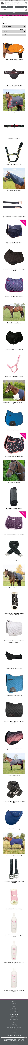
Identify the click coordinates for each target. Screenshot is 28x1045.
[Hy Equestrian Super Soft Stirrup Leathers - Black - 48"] (14, 869)
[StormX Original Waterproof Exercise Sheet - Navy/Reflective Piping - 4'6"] (14, 575)
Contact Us (14, 1003)
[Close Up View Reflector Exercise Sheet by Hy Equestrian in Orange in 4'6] (14, 47)
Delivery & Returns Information (14, 1027)
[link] (14, 1033)
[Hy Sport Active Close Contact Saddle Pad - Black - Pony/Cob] (14, 337)
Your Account (14, 1016)
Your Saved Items (14, 1019)
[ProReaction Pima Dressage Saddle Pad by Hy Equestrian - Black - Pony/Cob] (14, 709)
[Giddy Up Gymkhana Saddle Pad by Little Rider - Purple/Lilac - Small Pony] (14, 522)
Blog (14, 1006)
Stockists (14, 1008)
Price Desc (5, 34)
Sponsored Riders (14, 1009)
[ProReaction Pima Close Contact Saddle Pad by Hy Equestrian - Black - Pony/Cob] (14, 257)
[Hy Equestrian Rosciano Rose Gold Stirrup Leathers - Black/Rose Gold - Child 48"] (14, 204)
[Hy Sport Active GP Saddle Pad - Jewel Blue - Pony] (14, 418)
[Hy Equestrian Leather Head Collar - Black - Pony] (14, 152)
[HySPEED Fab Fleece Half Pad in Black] (14, 656)
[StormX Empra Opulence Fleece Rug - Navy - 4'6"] (14, 843)
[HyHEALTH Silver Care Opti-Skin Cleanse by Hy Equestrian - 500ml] (14, 950)
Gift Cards (14, 1011)
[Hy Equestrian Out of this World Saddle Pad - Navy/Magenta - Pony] (14, 284)
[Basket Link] (7, 7)
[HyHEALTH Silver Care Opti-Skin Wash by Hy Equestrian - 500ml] (14, 978)
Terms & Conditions (14, 1025)
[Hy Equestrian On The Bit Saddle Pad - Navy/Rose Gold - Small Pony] (14, 230)
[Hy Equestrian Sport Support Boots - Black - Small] (14, 496)
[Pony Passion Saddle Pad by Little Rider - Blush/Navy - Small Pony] (14, 444)
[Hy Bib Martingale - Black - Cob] (14, 470)
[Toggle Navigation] (14, 13)
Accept (15, 1043)
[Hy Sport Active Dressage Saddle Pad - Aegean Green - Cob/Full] (14, 683)
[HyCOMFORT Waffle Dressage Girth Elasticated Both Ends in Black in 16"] (14, 789)
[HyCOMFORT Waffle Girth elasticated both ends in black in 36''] (14, 548)
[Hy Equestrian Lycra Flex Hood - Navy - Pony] (14, 178)
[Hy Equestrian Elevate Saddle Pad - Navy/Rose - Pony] (14, 737)
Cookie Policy (14, 1029)
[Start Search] (26, 10)
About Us (14, 1004)
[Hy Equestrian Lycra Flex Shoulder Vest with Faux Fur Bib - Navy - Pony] (14, 390)
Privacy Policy (14, 1024)
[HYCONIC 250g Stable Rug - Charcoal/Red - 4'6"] (14, 100)
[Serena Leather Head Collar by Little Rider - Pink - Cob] (14, 364)
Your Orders (14, 1017)
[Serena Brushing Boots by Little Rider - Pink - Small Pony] (14, 896)
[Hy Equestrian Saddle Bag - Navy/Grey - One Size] (14, 816)
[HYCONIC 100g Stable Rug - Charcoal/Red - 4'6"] (14, 763)
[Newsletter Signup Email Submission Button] (25, 1038)
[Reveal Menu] (14, 13)
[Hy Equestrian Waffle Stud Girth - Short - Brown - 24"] (14, 73)
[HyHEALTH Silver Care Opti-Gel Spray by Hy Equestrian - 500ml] (14, 923)
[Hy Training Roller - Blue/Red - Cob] (14, 126)
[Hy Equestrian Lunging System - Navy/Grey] (14, 310)
